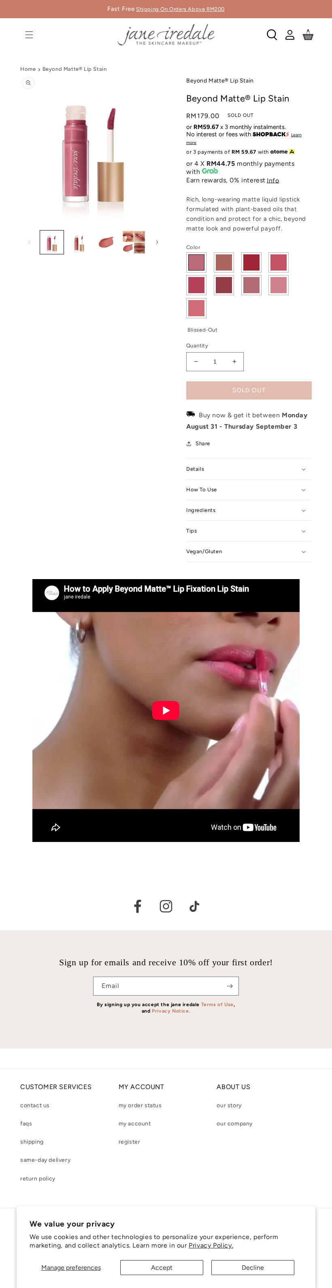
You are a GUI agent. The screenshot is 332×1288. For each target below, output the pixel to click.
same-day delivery (45, 1160)
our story (229, 1105)
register (129, 1141)
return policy (37, 1178)
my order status (140, 1105)
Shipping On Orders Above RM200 (180, 9)
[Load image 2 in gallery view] (79, 242)
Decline (253, 1267)
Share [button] (203, 443)
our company (235, 1123)
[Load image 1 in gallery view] (52, 242)
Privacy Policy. (211, 1245)
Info (273, 180)
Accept (161, 1267)
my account (135, 1123)
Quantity (197, 346)
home (28, 69)
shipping (32, 1141)
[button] (29, 35)
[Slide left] (29, 242)
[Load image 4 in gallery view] (134, 242)
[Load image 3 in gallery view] (106, 242)
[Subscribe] (229, 986)
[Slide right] (157, 242)
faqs (26, 1123)
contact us (35, 1105)
